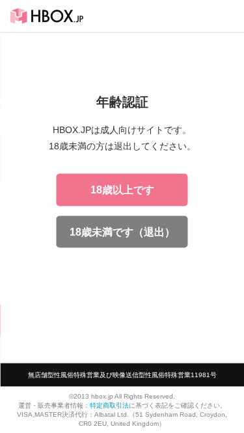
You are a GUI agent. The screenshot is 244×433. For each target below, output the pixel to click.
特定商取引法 (109, 404)
